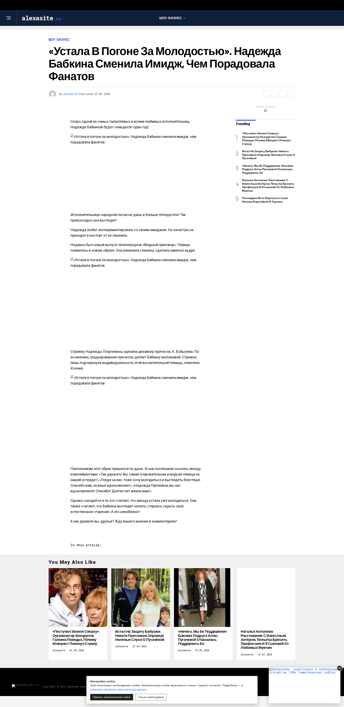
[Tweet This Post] (274, 93)
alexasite (71, 94)
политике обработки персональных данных (118, 689)
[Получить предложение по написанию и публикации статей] (304, 685)
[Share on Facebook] (266, 93)
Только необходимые (151, 697)
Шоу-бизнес (170, 18)
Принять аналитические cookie (111, 697)
